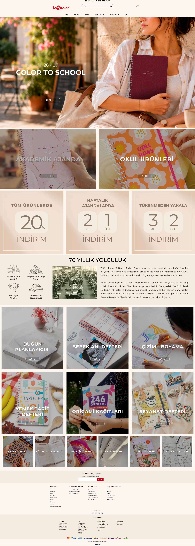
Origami (99, 529)
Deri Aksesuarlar (120, 523)
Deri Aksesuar (114, 15)
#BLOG (127, 15)
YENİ (67, 15)
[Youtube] (102, 513)
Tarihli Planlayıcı (63, 523)
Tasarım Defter (81, 523)
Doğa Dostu (52, 495)
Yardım (108, 489)
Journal (80, 532)
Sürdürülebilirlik (53, 497)
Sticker (99, 530)
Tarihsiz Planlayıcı (63, 527)
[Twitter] (96, 513)
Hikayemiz (52, 491)
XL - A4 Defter (81, 526)
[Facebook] (92, 513)
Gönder (100, 479)
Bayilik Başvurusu (92, 493)
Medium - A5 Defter (82, 529)
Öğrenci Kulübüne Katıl (93, 497)
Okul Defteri (81, 524)
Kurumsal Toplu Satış (92, 495)
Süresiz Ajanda (62, 529)
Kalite (51, 493)
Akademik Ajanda (63, 526)
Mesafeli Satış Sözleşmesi (74, 491)
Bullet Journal (81, 533)
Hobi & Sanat (99, 15)
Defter (87, 15)
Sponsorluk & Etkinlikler (55, 506)
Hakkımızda (52, 489)
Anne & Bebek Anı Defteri (103, 524)
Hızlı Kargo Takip (110, 499)
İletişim (51, 499)
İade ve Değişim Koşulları (74, 489)
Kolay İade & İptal (111, 495)
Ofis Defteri (81, 530)
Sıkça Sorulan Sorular (73, 493)
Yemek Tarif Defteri (102, 526)
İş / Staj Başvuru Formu (93, 489)
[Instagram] (99, 513)
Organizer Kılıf (120, 524)
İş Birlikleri (52, 502)
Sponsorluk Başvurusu (92, 499)
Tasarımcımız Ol (91, 491)
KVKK (108, 493)
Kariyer (51, 504)
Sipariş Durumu (110, 497)
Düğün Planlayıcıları (102, 523)
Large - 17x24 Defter (83, 527)
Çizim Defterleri (101, 527)
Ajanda (76, 15)
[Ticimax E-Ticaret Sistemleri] (97, 545)
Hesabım (109, 491)
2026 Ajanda (62, 524)
